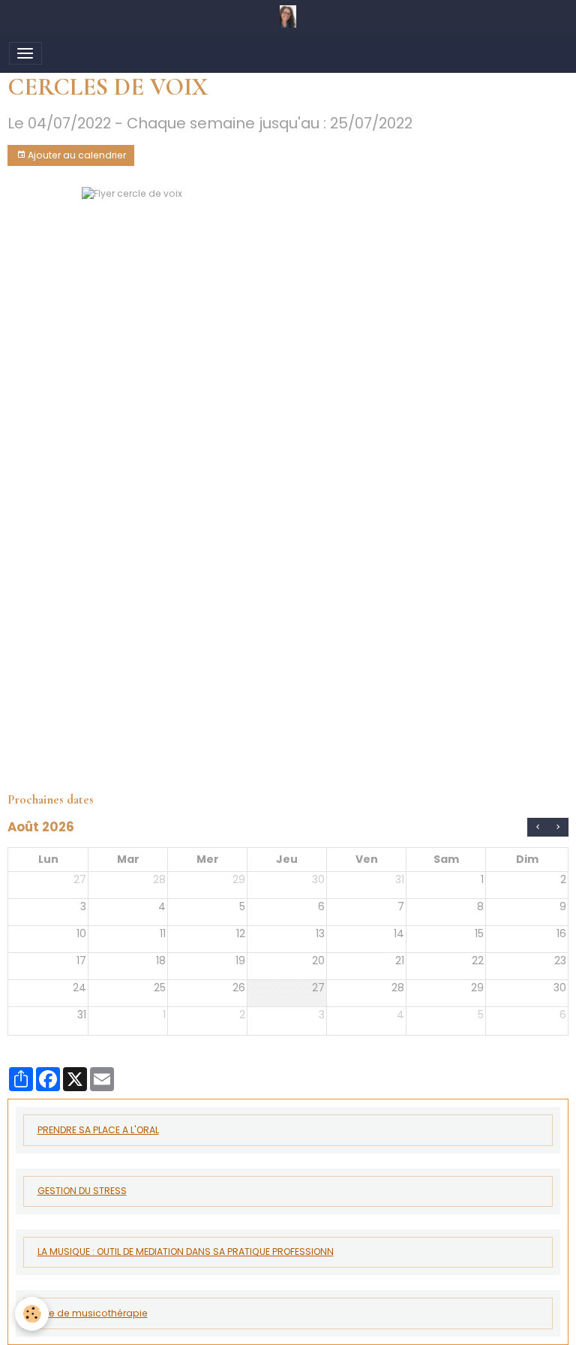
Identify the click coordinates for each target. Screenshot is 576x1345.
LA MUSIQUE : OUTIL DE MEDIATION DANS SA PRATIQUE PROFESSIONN (186, 1251)
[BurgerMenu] (25, 53)
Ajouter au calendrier (76, 155)
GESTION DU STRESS (82, 1190)
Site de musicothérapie (93, 1313)
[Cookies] (32, 1314)
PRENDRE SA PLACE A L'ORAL (98, 1129)
